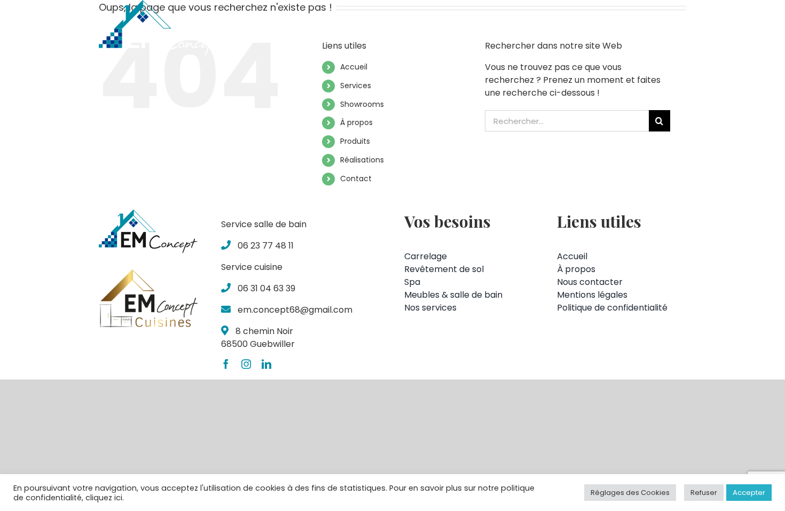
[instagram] (246, 364)
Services (355, 85)
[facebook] (226, 364)
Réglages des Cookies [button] (630, 492)
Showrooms (362, 104)
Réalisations (362, 159)
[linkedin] (266, 364)
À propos (356, 122)
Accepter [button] (749, 492)
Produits (355, 141)
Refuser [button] (703, 492)
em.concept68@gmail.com (295, 310)
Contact (356, 178)
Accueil (353, 66)
